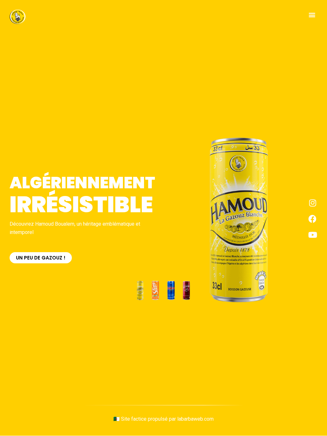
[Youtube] (313, 235)
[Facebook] (313, 219)
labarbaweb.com (195, 419)
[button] (312, 15)
